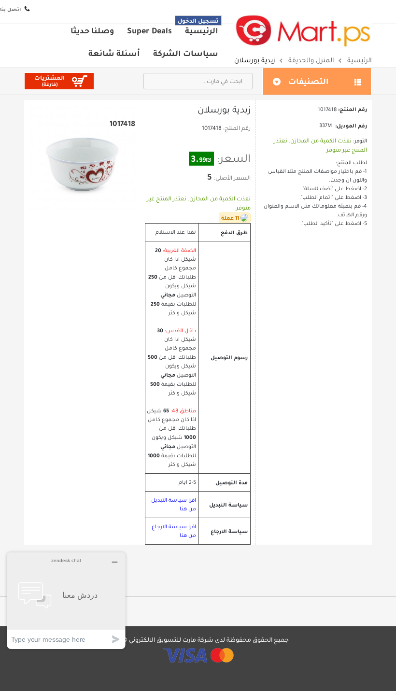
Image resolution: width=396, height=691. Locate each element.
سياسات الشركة (185, 53)
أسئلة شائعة (114, 53)
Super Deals (149, 30)
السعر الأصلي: (232, 177)
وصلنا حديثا (92, 30)
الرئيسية (201, 30)
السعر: (234, 158)
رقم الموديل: (351, 125)
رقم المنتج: (237, 128)
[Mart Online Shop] (302, 30)
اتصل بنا (10, 9)
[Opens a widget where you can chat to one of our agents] (66, 600)
